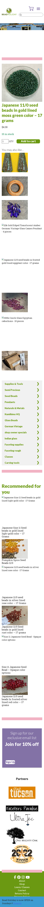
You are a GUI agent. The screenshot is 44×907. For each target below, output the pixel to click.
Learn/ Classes (22, 887)
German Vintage (14, 426)
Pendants (10, 402)
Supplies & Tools (14, 383)
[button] (39, 69)
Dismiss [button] (17, 903)
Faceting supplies (14, 444)
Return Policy (22, 893)
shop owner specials (16, 432)
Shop (22, 884)
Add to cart (28, 141)
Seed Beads (11, 396)
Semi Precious (12, 390)
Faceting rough (13, 450)
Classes (9, 456)
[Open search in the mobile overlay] (31, 15)
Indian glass (11, 438)
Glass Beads (11, 420)
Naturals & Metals (14, 408)
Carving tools (12, 462)
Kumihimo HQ (12, 414)
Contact (22, 890)
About (22, 880)
